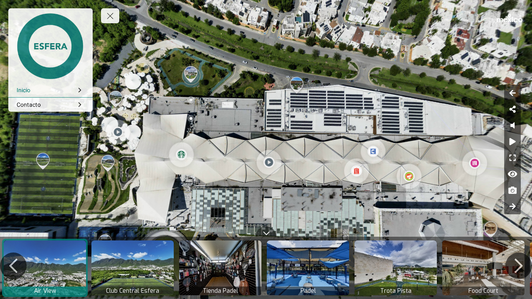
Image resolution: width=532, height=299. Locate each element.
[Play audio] (512, 125)
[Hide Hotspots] (512, 174)
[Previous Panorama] (512, 93)
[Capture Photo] (512, 190)
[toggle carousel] (266, 231)
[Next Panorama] (512, 206)
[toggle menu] (110, 15)
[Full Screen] (512, 158)
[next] (518, 265)
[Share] (512, 109)
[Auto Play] (512, 141)
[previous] (13, 265)
